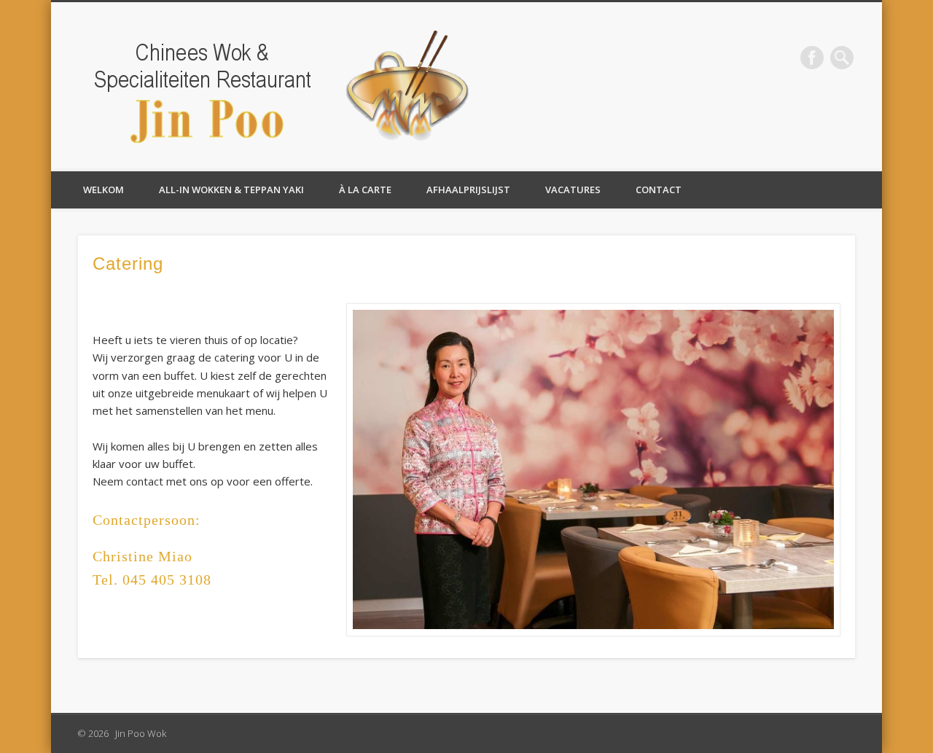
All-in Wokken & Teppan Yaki (231, 189)
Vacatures (573, 189)
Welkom (103, 189)
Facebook (812, 57)
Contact (659, 189)
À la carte (365, 189)
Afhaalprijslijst (468, 189)
